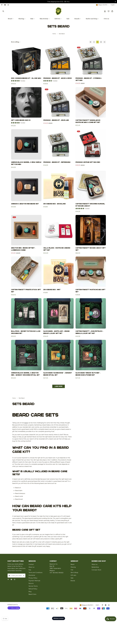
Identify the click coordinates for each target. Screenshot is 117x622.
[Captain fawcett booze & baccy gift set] (91, 230)
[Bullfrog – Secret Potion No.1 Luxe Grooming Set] (26, 313)
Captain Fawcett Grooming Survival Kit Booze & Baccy (90, 205)
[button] (112, 11)
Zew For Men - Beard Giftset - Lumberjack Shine (23, 249)
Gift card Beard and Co (20, 120)
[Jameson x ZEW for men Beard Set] (26, 186)
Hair (31, 19)
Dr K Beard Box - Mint (51, 289)
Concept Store (96, 570)
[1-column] (90, 42)
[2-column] (94, 42)
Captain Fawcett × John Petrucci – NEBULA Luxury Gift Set (89, 332)
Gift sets (73, 575)
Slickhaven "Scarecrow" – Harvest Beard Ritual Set (57, 374)
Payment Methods (34, 581)
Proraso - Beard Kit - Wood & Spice (57, 78)
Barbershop (95, 567)
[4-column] (101, 42)
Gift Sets (57, 19)
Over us (106, 19)
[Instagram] (8, 5)
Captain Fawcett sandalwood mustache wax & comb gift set (88, 121)
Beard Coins (32, 594)
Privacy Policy (33, 578)
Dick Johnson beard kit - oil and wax (26, 78)
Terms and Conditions (35, 572)
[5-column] (104, 42)
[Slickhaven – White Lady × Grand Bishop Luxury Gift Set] (58, 313)
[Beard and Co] (59, 11)
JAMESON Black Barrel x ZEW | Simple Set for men (26, 163)
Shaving (21, 19)
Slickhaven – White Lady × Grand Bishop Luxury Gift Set (56, 332)
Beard (10, 19)
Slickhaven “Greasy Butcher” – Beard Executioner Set (88, 374)
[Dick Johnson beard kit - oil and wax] (26, 60)
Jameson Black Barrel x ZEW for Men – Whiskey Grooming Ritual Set (25, 374)
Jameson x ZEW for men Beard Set (25, 204)
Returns (31, 583)
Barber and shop (91, 19)
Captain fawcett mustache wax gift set (90, 291)
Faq (30, 570)
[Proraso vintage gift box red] (91, 144)
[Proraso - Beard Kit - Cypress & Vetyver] (91, 60)
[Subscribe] (23, 576)
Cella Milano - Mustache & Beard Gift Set (56, 249)
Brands (77, 19)
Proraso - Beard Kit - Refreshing (56, 162)
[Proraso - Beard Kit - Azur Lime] (58, 102)
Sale (68, 19)
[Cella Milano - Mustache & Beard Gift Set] (58, 230)
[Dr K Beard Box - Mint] (58, 272)
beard (26, 423)
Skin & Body (44, 19)
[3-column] (97, 42)
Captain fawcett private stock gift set (26, 291)
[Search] (3, 11)
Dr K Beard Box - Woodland (54, 204)
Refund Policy (33, 589)
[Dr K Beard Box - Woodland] (58, 186)
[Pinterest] (1, 5)
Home (54, 33)
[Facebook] (5, 5)
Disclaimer (32, 575)
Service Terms (33, 586)
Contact (31, 564)
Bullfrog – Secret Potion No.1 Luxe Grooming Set (25, 332)
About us (31, 567)
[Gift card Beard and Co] (26, 102)
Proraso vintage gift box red (88, 162)
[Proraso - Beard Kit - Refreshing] (58, 144)
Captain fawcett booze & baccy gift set (91, 249)
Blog (30, 591)
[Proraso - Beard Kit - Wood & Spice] (58, 60)
